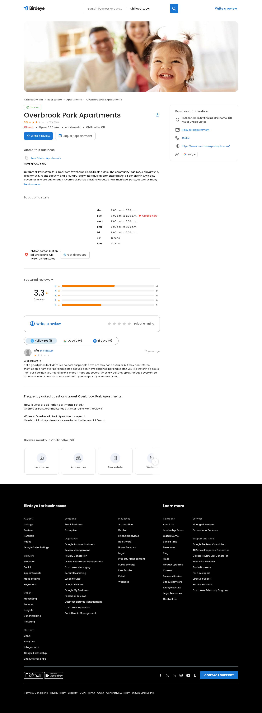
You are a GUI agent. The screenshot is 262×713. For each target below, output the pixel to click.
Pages (27, 541)
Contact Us (170, 599)
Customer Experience (77, 607)
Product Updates (173, 564)
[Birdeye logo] (35, 8)
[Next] (155, 461)
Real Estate (54, 99)
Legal (121, 553)
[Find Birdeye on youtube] (188, 675)
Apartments (74, 99)
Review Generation (76, 555)
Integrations (31, 647)
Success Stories (172, 576)
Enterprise (71, 530)
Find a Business (202, 567)
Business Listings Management (83, 601)
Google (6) (75, 341)
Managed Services (203, 524)
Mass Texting (32, 578)
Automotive (125, 524)
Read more (30, 184)
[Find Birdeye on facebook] (160, 675)
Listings (28, 524)
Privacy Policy (58, 692)
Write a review (226, 8)
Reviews (29, 530)
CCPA (100, 692)
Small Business (74, 524)
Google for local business (80, 544)
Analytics (29, 641)
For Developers (201, 573)
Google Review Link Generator (210, 555)
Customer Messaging (78, 567)
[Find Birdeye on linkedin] (174, 675)
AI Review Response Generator (211, 550)
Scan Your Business (204, 561)
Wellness (123, 581)
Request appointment (77, 136)
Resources (169, 547)
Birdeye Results (172, 587)
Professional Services (205, 530)
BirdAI (27, 635)
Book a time (170, 541)
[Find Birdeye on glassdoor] (195, 675)
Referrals (29, 536)
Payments (30, 584)
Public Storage (126, 564)
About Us (168, 524)
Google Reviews (74, 584)
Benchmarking (32, 616)
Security (72, 692)
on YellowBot (46, 350)
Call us (186, 138)
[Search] (174, 8)
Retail (121, 576)
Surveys (28, 604)
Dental (122, 530)
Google (191, 154)
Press (166, 558)
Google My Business (77, 590)
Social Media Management (80, 613)
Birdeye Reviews (172, 581)
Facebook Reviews (75, 596)
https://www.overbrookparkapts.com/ (206, 146)
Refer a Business (202, 584)
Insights (29, 610)
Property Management (131, 558)
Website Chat (73, 578)
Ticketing (29, 621)
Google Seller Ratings (36, 547)
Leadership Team (173, 530)
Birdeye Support (202, 578)
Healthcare (124, 541)
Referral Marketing (75, 573)
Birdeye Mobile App (35, 658)
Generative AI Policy (118, 692)
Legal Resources (172, 593)
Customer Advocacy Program (210, 590)
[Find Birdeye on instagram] (181, 675)
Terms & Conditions (36, 692)
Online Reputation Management (84, 561)
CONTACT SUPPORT (219, 675)
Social (27, 567)
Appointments (32, 573)
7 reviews (53, 122)
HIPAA (91, 692)
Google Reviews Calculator (209, 544)
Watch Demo (171, 536)
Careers (167, 570)
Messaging (30, 598)
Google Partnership (35, 653)
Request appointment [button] (195, 130)
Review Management (77, 550)
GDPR (83, 692)
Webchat (29, 561)
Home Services (127, 547)
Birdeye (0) (105, 341)
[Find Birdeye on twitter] (167, 675)
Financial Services (128, 536)
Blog (165, 553)
